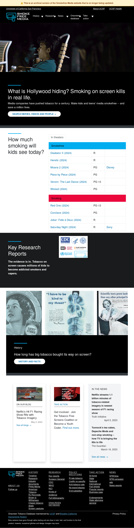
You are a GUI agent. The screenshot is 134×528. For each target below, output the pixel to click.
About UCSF (99, 8)
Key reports (54, 475)
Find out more (71, 427)
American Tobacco (33, 491)
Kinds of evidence (53, 493)
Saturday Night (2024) (63, 227)
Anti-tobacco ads (77, 484)
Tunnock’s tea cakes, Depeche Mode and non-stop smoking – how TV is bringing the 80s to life (104, 435)
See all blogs (22, 425)
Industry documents (34, 482)
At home (93, 475)
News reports (115, 485)
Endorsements (96, 497)
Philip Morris (34, 486)
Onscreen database (55, 503)
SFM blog (113, 475)
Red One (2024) (59, 205)
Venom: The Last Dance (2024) (68, 182)
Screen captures (36, 508)
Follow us (12, 489)
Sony (109, 227)
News (112, 472)
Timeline (33, 475)
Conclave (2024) (59, 212)
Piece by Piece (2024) (63, 174)
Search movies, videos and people (33, 113)
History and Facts (30, 361)
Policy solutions (75, 473)
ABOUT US (14, 485)
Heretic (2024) (58, 160)
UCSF (52, 513)
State (91, 478)
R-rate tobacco (76, 478)
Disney (110, 167)
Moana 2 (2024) (59, 167)
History (33, 472)
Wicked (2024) (58, 189)
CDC (51, 482)
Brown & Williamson (34, 499)
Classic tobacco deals (36, 504)
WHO (51, 485)
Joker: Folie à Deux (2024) (65, 220)
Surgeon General (57, 479)
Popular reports (96, 489)
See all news (98, 456)
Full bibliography (56, 497)
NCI (50, 488)
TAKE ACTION (96, 472)
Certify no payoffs (77, 481)
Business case (96, 492)
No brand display (77, 487)
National (93, 481)
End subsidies (75, 490)
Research (33, 478)
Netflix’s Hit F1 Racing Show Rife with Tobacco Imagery (29, 415)
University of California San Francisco (23, 8)
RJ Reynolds (35, 494)
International (95, 483)
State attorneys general (96, 501)
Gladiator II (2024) (61, 153)
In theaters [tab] (57, 137)
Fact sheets (94, 486)
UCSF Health (115, 8)
